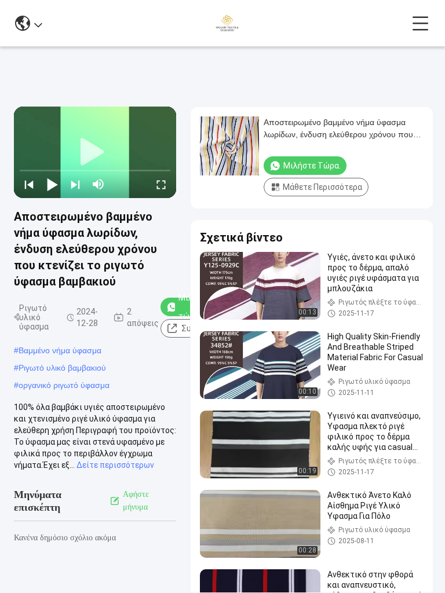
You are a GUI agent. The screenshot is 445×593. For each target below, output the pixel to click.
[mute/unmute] (98, 184)
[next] (75, 184)
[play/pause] (52, 184)
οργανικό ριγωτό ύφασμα (64, 385)
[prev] (29, 184)
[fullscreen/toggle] (161, 184)
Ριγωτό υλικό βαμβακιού (62, 367)
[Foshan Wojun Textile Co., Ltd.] (226, 23)
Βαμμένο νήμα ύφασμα (60, 350)
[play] (95, 152)
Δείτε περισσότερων (115, 465)
